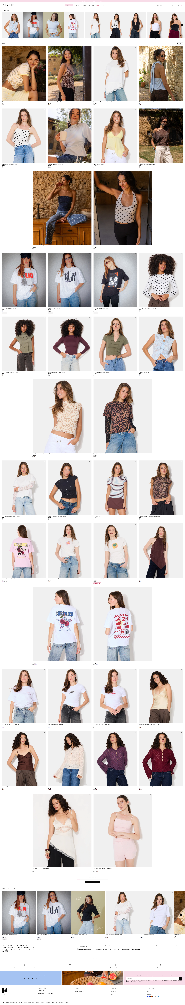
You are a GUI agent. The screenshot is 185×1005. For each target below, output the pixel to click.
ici (140, 981)
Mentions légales (59, 1002)
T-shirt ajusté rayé (5, 101)
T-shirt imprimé (126, 949)
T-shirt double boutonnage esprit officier (10, 372)
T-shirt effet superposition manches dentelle (11, 516)
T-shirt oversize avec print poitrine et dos (10, 578)
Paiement (149, 994)
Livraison (148, 990)
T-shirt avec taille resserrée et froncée (55, 164)
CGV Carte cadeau (23, 1002)
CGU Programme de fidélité (11, 1002)
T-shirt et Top (116, 949)
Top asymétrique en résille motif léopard (56, 101)
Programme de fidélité (79, 991)
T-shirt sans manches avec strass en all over (57, 516)
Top (110, 949)
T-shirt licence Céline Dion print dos (9, 308)
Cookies (66, 1002)
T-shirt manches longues (100, 949)
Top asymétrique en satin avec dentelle (41, 868)
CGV (3, 1002)
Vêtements (76, 5)
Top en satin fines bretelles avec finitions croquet (149, 724)
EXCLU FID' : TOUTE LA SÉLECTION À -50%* (92, 1)
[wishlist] (175, 5)
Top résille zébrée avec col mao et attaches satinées (43, 453)
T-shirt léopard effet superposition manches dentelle (104, 453)
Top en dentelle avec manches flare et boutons (58, 786)
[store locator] (173, 5)
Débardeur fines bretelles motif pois (9, 164)
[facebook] (32, 979)
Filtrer (179, 43)
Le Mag (112, 994)
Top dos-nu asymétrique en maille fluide (147, 101)
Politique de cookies (40, 1002)
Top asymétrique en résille (99, 164)
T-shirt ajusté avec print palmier (100, 578)
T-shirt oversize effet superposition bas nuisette (103, 101)
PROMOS (98, 5)
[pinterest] (36, 979)
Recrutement (113, 992)
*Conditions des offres (50, 1002)
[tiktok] (28, 979)
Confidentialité (31, 1002)
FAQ (148, 991)
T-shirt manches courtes (84, 949)
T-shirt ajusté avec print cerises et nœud (102, 724)
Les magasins (113, 990)
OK (180, 978)
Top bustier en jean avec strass (39, 245)
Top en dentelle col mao (144, 372)
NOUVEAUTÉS (69, 5)
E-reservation (77, 990)
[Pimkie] (8, 5)
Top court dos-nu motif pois (99, 245)
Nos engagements (114, 991)
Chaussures (83, 5)
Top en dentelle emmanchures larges (147, 164)
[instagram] (24, 979)
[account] (178, 5)
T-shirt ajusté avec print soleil (53, 578)
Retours (148, 992)
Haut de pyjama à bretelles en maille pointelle (103, 868)
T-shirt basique (136, 949)
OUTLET (102, 5)
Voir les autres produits (92, 882)
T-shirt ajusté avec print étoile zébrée (55, 724)
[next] (182, 25)
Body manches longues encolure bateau (56, 372)
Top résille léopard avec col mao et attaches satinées (150, 516)
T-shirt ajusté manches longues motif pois (147, 308)
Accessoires (91, 5)
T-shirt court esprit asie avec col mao (101, 372)
